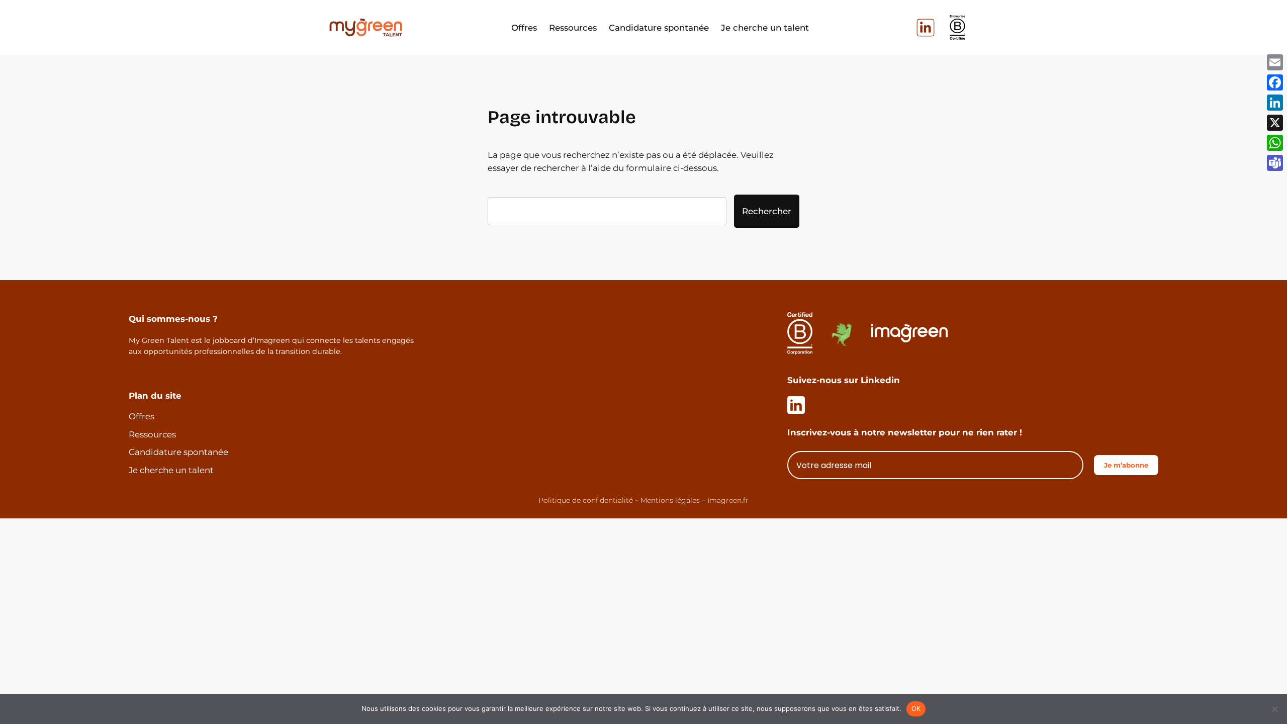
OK (916, 708)
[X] (1275, 123)
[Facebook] (1275, 82)
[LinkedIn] (1275, 103)
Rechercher (766, 211)
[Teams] (1275, 163)
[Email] (1275, 62)
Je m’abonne (1126, 465)
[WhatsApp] (1275, 143)
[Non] (1274, 709)
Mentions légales (670, 500)
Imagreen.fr (728, 500)
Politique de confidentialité (585, 500)
